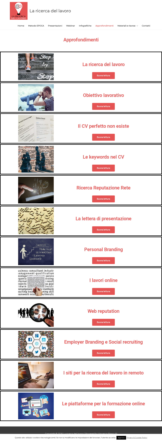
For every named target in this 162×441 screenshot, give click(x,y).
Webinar (70, 26)
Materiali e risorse (126, 26)
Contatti (146, 26)
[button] (103, 75)
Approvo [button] (121, 438)
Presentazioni (55, 26)
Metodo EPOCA (36, 26)
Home (21, 26)
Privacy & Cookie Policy (137, 437)
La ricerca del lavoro (50, 10)
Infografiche (85, 26)
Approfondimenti (104, 26)
